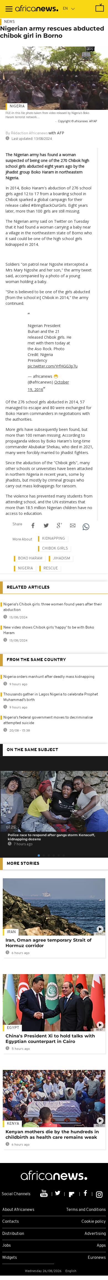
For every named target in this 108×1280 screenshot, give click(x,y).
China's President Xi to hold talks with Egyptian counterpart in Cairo (50, 1038)
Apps (101, 1246)
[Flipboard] (72, 1194)
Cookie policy (93, 1222)
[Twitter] (58, 1194)
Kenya (13, 1124)
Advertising (95, 1234)
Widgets (9, 1258)
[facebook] (86, 1194)
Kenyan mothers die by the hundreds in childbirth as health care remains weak (52, 1134)
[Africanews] (36, 9)
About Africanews (18, 1210)
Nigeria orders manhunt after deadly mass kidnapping (48, 677)
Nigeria (17, 106)
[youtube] (44, 1194)
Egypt (13, 1028)
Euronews (97, 1258)
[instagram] (99, 1194)
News (9, 22)
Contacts (10, 1222)
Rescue (50, 568)
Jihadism (61, 558)
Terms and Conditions (86, 1210)
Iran (11, 932)
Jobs (6, 1246)
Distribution (13, 1234)
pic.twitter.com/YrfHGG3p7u (53, 366)
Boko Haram (30, 558)
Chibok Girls (55, 549)
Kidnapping (53, 539)
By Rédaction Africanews (27, 133)
